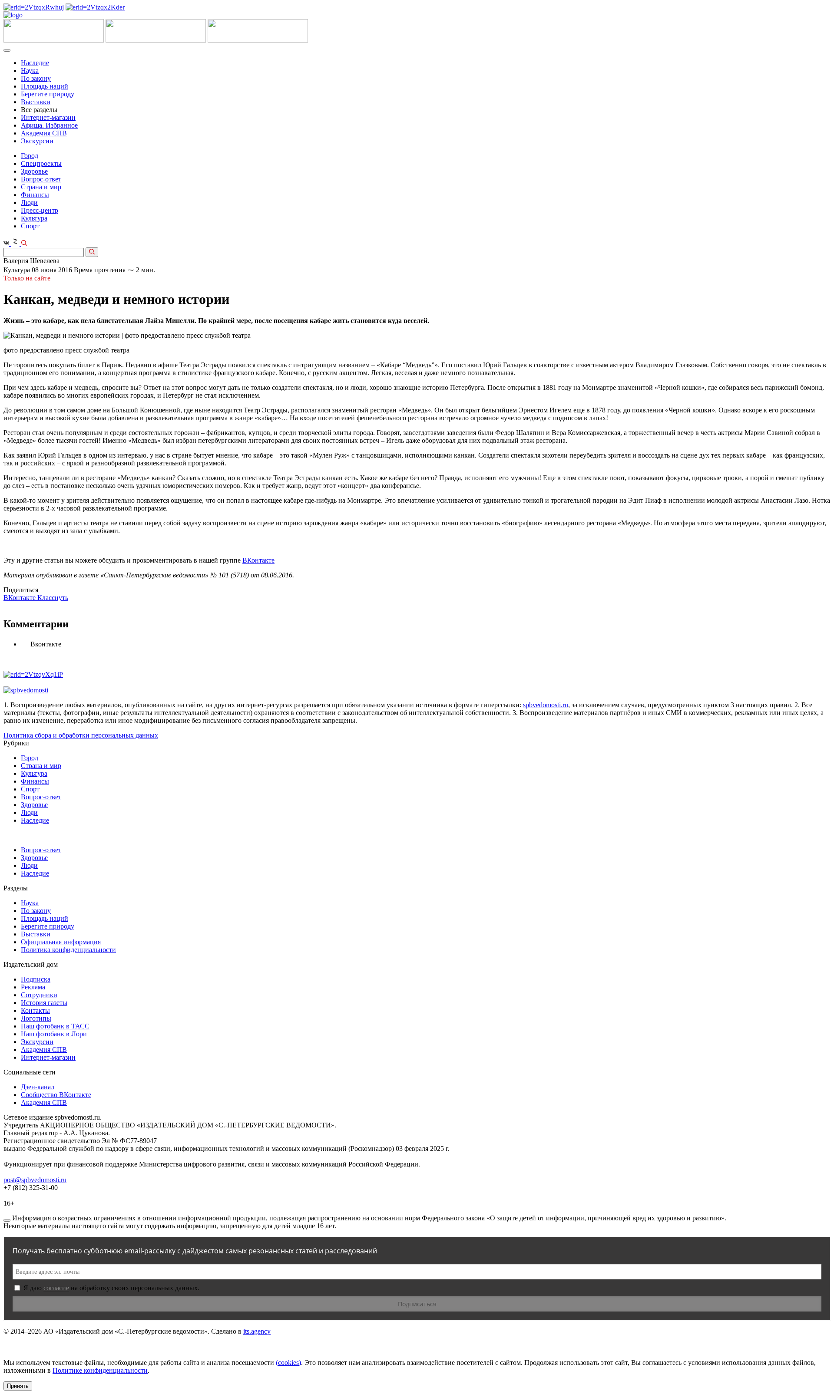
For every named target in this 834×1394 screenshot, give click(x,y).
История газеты (44, 1002)
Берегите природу (47, 94)
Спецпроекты (41, 163)
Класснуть (52, 597)
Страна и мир (41, 187)
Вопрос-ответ (41, 179)
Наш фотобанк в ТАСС (55, 1026)
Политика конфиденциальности (68, 949)
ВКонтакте (258, 560)
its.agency (257, 1331)
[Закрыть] (6, 1220)
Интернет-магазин (48, 117)
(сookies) (288, 1362)
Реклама (33, 987)
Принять (18, 1386)
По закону (36, 78)
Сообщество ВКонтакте (56, 1094)
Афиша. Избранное (49, 125)
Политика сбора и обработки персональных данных (80, 735)
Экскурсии (37, 141)
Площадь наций (44, 86)
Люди (29, 202)
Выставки (35, 101)
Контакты (35, 1010)
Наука (30, 70)
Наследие (35, 62)
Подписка (35, 979)
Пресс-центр (39, 210)
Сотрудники (39, 995)
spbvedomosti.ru (545, 705)
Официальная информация (61, 942)
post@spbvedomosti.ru (34, 1179)
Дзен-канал (37, 1087)
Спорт (30, 226)
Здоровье (34, 171)
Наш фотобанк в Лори (54, 1034)
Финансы (35, 194)
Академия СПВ (44, 133)
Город (29, 155)
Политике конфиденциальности (100, 1370)
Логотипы (36, 1018)
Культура (34, 218)
